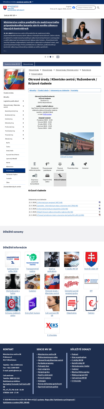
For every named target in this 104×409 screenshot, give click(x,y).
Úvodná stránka (9, 93)
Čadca (8, 147)
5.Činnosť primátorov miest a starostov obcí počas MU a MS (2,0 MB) (60, 215)
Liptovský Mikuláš (11, 159)
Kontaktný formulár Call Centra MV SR (16, 385)
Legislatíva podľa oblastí (11, 101)
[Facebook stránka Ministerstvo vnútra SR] (73, 7)
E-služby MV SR (77, 360)
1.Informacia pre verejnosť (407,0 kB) (49, 202)
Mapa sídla (49, 400)
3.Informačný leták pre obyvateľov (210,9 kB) (52, 209)
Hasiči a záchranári (45, 375)
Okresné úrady (28, 64)
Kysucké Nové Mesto (12, 155)
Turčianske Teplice (11, 174)
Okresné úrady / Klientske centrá (12, 106)
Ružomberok (10, 170)
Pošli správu (47, 114)
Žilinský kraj (8, 139)
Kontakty (74, 90)
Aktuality (6, 97)
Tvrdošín (9, 178)
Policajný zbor (43, 366)
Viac (5, 51)
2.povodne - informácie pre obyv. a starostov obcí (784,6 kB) (57, 206)
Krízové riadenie (37, 74)
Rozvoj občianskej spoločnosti (50, 384)
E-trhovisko (76, 381)
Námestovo (9, 166)
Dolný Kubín (9, 151)
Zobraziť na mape (66, 157)
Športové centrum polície (48, 387)
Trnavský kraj (9, 135)
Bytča (8, 143)
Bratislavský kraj (10, 115)
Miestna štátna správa (80, 372)
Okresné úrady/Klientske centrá (50, 360)
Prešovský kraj (9, 127)
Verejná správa (44, 372)
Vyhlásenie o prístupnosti (64, 400)
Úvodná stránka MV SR (12, 64)
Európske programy (46, 363)
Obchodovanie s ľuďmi (80, 366)
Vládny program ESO (80, 375)
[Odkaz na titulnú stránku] (14, 7)
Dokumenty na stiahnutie (60, 90)
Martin (8, 162)
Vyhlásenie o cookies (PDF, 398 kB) (16, 402)
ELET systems (39, 400)
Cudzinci (75, 369)
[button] (11, 15)
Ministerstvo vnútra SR (47, 354)
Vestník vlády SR (78, 363)
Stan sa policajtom (79, 357)
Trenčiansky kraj (10, 131)
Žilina (7, 182)
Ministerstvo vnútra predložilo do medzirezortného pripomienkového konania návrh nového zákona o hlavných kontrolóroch (31, 25)
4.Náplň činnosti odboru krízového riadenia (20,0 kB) (55, 212)
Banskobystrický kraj (11, 111)
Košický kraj (8, 119)
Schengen (42, 381)
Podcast (75, 354)
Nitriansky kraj (9, 123)
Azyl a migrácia (44, 369)
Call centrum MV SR (79, 378)
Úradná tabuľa (43, 90)
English (68, 7)
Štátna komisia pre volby (48, 357)
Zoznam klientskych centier (12, 187)
